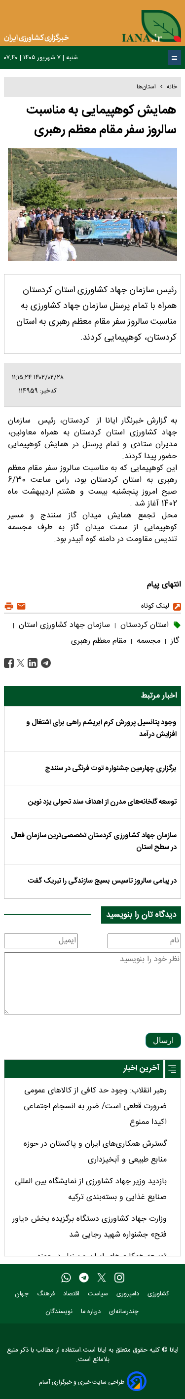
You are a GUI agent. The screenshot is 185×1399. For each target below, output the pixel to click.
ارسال (163, 1040)
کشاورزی (159, 1294)
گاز (173, 641)
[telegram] (84, 1278)
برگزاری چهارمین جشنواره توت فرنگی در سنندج (111, 769)
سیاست (99, 1294)
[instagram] (119, 1278)
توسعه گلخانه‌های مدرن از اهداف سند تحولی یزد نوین (102, 802)
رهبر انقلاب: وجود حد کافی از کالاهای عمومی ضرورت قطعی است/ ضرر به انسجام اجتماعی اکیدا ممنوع (95, 1106)
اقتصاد (72, 1294)
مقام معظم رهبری (98, 641)
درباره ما (92, 1312)
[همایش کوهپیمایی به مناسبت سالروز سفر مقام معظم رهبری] (44, 663)
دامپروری (128, 1294)
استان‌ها (146, 87)
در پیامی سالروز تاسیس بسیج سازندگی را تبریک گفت (102, 881)
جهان (23, 1294)
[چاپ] (9, 606)
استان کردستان (143, 625)
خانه (172, 87)
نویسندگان (59, 1312)
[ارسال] (20, 606)
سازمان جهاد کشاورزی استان (63, 625)
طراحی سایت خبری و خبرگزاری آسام (81, 1382)
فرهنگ (47, 1294)
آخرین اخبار (141, 1068)
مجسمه (147, 641)
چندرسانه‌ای (125, 1312)
